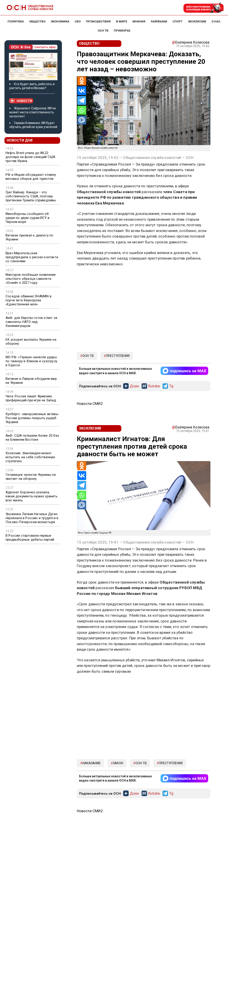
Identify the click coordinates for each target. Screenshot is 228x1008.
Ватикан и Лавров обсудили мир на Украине (31, 381)
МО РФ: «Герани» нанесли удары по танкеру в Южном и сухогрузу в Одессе (31, 361)
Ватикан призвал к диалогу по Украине (29, 237)
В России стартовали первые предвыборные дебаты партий (30, 538)
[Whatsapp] (81, 110)
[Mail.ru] (81, 120)
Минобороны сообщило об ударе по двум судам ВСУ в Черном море (27, 218)
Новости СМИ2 (90, 403)
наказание (91, 763)
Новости (24, 101)
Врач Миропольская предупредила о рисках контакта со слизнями (32, 257)
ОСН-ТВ (88, 356)
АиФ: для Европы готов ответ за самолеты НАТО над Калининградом (31, 322)
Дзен (134, 386)
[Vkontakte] (81, 90)
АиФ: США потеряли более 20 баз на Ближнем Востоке (32, 438)
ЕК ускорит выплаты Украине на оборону (31, 342)
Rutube (154, 386)
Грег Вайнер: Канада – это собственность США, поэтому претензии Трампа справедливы (31, 196)
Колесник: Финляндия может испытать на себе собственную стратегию (30, 457)
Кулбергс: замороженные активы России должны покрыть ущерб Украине (32, 418)
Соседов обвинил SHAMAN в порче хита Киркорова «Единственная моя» (28, 300)
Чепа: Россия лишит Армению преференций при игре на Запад (31, 398)
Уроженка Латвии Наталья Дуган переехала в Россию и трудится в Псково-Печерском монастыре (32, 518)
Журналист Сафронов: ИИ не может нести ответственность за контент (32, 112)
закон (118, 763)
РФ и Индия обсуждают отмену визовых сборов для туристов (31, 177)
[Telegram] (81, 100)
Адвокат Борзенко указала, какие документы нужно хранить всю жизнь (31, 496)
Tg (171, 386)
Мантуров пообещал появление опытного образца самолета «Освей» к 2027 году (31, 279)
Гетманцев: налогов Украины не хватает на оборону (31, 477)
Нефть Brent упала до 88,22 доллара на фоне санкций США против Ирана (30, 157)
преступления (118, 356)
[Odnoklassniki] (81, 80)
